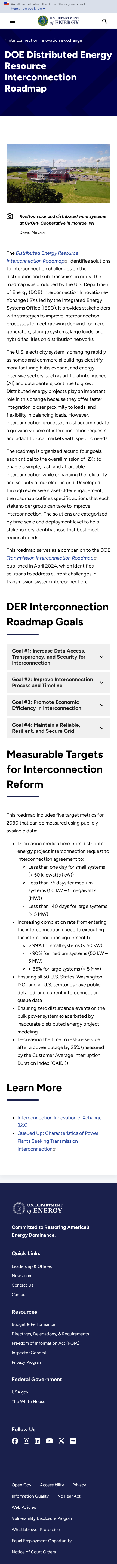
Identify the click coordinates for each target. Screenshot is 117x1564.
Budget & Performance (33, 1324)
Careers (19, 1294)
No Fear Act (69, 1496)
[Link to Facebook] (15, 1441)
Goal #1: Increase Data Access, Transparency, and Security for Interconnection (48, 657)
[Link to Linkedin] (37, 1441)
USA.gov (20, 1392)
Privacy (79, 1484)
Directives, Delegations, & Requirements (50, 1333)
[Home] (58, 25)
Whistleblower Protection (36, 1529)
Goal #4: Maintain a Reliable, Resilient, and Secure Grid (46, 728)
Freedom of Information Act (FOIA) (45, 1343)
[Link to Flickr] (73, 1441)
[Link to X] (61, 1441)
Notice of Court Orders (34, 1551)
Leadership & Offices (32, 1266)
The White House (28, 1401)
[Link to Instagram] (26, 1441)
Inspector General (29, 1352)
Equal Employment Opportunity (42, 1540)
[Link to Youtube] (49, 1441)
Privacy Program (27, 1362)
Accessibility (52, 1484)
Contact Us (22, 1285)
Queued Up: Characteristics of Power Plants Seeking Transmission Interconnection (57, 1141)
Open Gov (21, 1484)
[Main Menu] (12, 21)
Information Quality (30, 1496)
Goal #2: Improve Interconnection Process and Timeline (52, 682)
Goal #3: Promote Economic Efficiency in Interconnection (46, 705)
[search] (104, 21)
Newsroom (22, 1275)
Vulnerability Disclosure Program (42, 1518)
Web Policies (24, 1507)
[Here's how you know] (58, 6)
